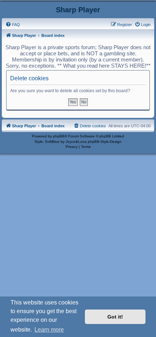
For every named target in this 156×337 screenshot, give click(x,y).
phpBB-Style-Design (105, 142)
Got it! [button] (115, 317)
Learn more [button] (49, 330)
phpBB (59, 136)
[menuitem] (12, 24)
